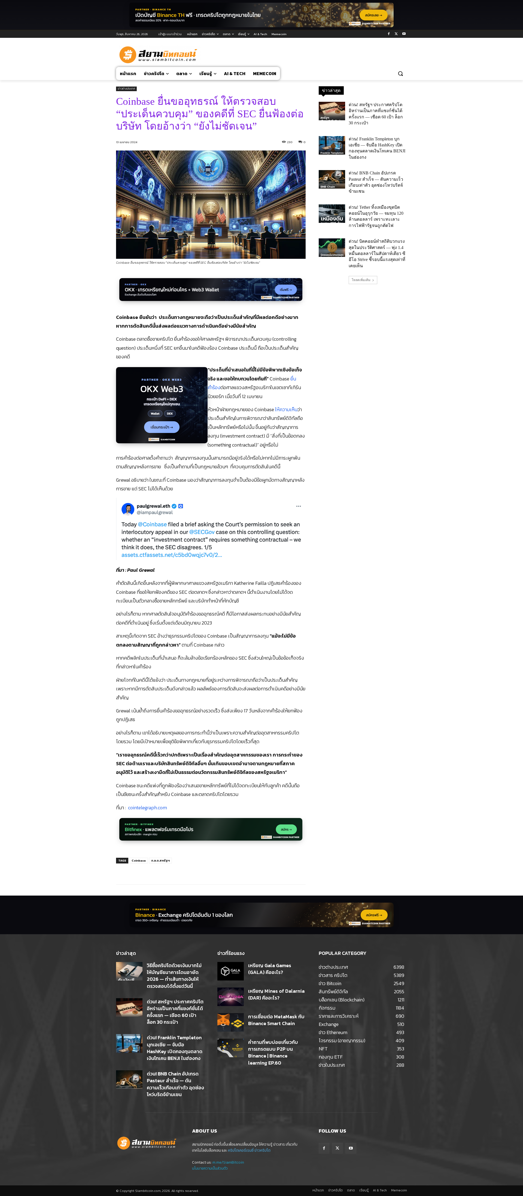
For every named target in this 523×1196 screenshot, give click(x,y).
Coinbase (139, 860)
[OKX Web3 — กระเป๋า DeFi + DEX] (162, 408)
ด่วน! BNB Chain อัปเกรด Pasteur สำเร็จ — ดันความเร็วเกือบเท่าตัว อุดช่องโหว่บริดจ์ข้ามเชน (175, 1084)
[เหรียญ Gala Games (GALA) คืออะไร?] (230, 971)
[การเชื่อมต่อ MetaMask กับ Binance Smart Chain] (230, 1022)
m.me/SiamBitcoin (228, 1162)
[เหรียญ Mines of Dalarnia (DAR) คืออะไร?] (230, 997)
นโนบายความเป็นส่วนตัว (210, 1168)
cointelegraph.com (147, 807)
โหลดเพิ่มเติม (361, 280)
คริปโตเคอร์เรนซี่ (241, 1150)
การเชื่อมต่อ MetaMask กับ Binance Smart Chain (276, 1020)
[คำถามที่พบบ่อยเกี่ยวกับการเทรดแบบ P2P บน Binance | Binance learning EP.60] (230, 1048)
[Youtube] (404, 34)
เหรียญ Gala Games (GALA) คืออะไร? (269, 969)
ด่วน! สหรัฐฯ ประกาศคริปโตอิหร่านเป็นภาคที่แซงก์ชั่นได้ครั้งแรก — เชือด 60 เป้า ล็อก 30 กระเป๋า (175, 1012)
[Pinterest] (181, 870)
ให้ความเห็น (286, 409)
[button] (400, 73)
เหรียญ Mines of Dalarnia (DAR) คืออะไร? (276, 994)
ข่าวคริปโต (262, 1150)
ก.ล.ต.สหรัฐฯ (160, 860)
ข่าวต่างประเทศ (126, 89)
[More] (206, 870)
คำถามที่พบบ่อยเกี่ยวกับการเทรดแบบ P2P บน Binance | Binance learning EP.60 (273, 1052)
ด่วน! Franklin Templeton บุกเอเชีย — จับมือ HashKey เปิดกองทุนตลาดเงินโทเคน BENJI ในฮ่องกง (174, 1048)
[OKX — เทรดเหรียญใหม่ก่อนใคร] (210, 292)
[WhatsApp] (193, 870)
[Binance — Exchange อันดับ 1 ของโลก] (261, 915)
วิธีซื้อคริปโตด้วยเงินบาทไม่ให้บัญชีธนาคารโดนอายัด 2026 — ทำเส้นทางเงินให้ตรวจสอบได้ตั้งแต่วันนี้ (174, 976)
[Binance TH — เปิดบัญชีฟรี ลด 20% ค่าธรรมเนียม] (261, 15)
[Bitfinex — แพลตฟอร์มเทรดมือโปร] (210, 832)
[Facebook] (389, 34)
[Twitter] (396, 34)
